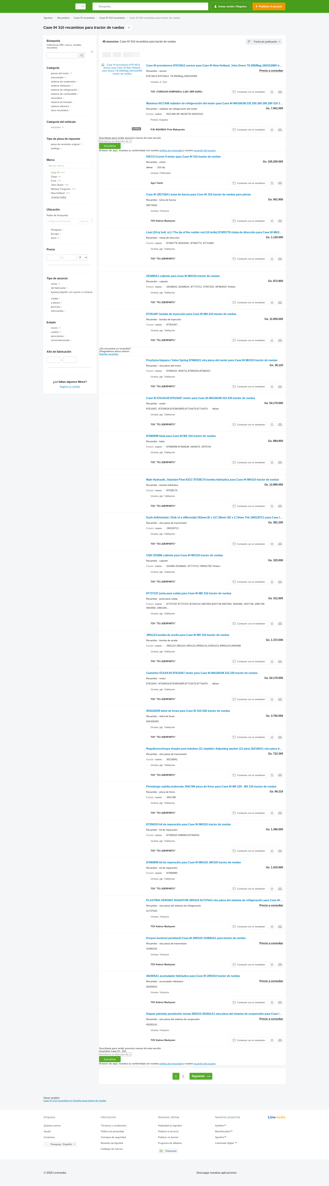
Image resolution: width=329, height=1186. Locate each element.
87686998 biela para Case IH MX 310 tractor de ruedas (181, 435)
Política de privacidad (112, 1131)
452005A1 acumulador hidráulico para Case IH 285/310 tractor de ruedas (193, 975)
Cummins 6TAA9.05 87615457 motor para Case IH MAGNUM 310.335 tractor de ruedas (202, 673)
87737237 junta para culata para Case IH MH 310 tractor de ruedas (188, 593)
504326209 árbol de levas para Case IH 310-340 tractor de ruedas (188, 710)
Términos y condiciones (113, 1125)
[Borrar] (92, 52)
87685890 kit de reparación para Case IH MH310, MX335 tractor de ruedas (193, 862)
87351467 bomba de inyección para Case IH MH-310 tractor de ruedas (191, 314)
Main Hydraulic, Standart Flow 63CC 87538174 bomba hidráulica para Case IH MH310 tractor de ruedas (212, 479)
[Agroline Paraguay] (57, 6)
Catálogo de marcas (112, 1148)
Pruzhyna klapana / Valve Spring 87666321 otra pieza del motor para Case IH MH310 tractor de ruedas (211, 360)
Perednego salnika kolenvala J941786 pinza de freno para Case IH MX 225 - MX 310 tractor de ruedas (211, 786)
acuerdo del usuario (205, 150)
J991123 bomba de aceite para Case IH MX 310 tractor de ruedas (187, 635)
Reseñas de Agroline (112, 1143)
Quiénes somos (52, 1125)
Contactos (49, 1137)
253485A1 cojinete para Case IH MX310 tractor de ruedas (183, 276)
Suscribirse (110, 146)
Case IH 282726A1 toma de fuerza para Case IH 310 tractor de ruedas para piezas (198, 194)
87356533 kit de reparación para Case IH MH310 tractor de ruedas (188, 824)
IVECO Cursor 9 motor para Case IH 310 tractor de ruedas (183, 156)
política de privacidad (171, 150)
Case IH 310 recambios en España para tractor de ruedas (74, 1100)
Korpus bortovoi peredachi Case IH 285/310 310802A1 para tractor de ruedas (196, 938)
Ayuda (47, 1131)
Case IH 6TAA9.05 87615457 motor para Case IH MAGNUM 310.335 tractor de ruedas (200, 398)
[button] (272, 92)
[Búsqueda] (96, 6)
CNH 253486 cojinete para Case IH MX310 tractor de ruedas (184, 555)
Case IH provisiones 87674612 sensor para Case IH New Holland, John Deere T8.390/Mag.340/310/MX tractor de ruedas (223, 65)
